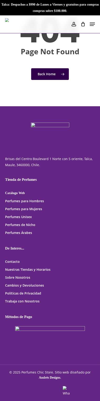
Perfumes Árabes (18, 232)
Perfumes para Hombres (24, 201)
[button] (92, 24)
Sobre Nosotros (17, 277)
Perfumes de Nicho (20, 225)
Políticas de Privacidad (23, 293)
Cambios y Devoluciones (24, 285)
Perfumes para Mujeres (23, 209)
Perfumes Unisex (18, 217)
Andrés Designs (49, 377)
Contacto (12, 261)
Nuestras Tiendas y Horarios (27, 269)
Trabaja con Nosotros (22, 301)
